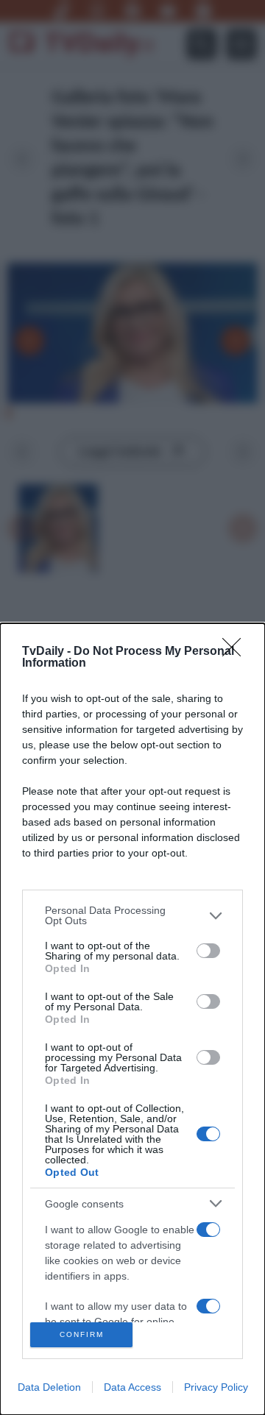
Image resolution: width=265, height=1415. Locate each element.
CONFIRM (82, 1334)
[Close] (236, 652)
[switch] (208, 950)
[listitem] (132, 915)
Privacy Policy (216, 1387)
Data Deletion (49, 1387)
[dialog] (132, 1019)
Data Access (132, 1387)
